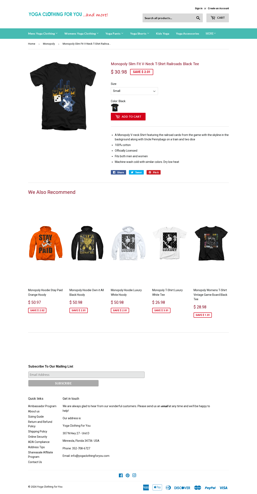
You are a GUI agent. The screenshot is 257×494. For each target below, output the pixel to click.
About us (34, 411)
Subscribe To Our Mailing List (50, 366)
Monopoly (49, 43)
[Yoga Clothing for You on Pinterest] (127, 476)
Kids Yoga (162, 33)
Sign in (198, 8)
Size (113, 83)
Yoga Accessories (187, 33)
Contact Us (35, 462)
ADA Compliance (39, 442)
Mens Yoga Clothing (41, 33)
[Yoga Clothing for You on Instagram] (134, 476)
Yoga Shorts (138, 33)
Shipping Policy (37, 431)
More (210, 33)
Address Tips (36, 447)
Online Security (37, 436)
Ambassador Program (42, 406)
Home (31, 43)
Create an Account (218, 8)
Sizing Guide (36, 416)
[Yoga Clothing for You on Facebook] (121, 476)
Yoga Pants (113, 33)
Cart (220, 17)
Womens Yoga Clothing (80, 33)
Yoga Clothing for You (49, 486)
